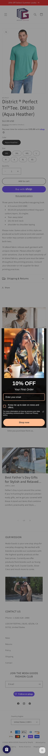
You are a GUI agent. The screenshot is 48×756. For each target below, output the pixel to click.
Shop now (24, 422)
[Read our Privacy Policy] (43, 411)
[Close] (43, 331)
